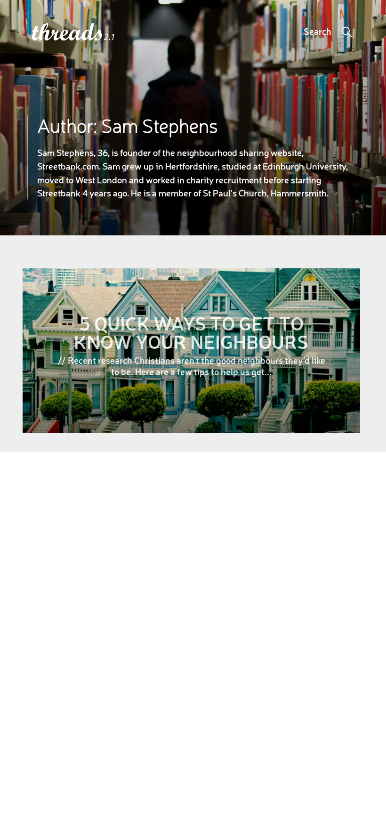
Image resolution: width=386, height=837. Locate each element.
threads (68, 33)
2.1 (109, 37)
